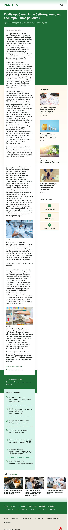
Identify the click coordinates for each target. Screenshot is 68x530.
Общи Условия (26, 519)
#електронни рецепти (14, 370)
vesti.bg (14, 474)
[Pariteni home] (11, 5)
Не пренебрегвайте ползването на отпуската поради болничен (20, 399)
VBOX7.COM (22, 506)
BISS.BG (32, 510)
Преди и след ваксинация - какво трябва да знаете (19, 422)
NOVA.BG (52, 510)
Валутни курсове (49, 228)
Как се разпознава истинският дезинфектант (21, 462)
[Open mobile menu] (61, 5)
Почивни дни (49, 219)
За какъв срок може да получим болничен (18, 431)
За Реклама (15, 519)
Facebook (22, 358)
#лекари (19, 366)
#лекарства (10, 366)
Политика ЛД (39, 519)
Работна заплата (49, 209)
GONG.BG (42, 506)
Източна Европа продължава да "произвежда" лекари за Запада (21, 451)
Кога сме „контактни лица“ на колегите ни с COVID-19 (20, 441)
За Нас (6, 519)
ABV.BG (6, 506)
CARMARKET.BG (9, 510)
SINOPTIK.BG (32, 506)
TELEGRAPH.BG (42, 510)
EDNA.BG (13, 506)
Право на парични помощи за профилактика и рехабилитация (20, 411)
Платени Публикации (53, 519)
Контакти (7, 522)
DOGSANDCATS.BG (22, 510)
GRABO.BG (50, 506)
